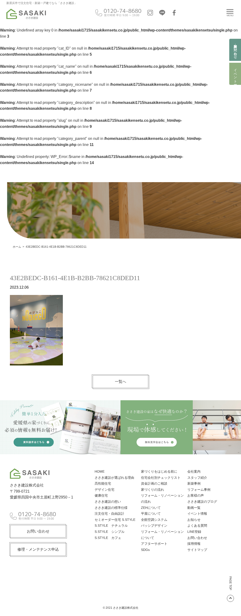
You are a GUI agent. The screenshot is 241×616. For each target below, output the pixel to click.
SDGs (145, 550)
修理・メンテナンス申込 (38, 549)
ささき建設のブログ (202, 501)
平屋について (151, 513)
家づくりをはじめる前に (159, 471)
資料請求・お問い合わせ (235, 49)
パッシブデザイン (154, 525)
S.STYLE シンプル (110, 532)
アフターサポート (154, 543)
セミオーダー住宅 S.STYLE (115, 520)
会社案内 (194, 471)
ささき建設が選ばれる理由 (114, 477)
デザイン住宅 (104, 489)
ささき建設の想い (108, 501)
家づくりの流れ (152, 489)
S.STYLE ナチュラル (111, 525)
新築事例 (194, 483)
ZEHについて (151, 508)
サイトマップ (197, 550)
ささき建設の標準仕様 (111, 508)
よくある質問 (197, 525)
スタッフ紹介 (197, 477)
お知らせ (194, 520)
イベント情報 (235, 73)
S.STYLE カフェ (108, 538)
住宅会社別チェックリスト (161, 477)
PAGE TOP (230, 583)
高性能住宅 (103, 483)
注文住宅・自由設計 (109, 513)
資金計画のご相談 (154, 483)
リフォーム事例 (198, 489)
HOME (99, 471)
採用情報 (194, 543)
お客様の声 (195, 495)
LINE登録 (194, 532)
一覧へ (120, 382)
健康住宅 (101, 495)
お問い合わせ (38, 531)
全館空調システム (154, 520)
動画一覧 (194, 508)
